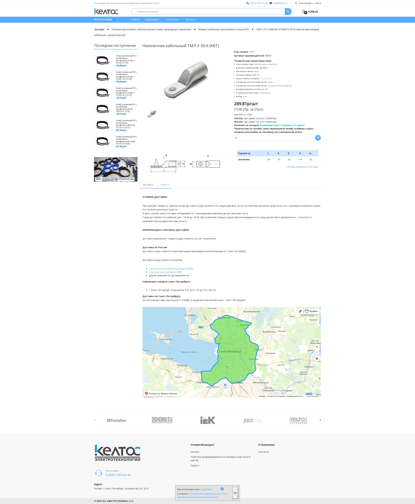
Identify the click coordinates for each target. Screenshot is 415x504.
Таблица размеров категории (302, 166)
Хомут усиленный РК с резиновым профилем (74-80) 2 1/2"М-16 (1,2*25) (126, 91)
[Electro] (106, 11)
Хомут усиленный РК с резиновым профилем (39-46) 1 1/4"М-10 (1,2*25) (126, 75)
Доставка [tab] (148, 184)
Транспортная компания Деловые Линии (171, 268)
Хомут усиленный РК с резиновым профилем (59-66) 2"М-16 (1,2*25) (126, 108)
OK (235, 492)
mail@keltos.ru (280, 3)
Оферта (195, 465)
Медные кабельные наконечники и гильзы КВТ (223, 29)
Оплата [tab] (165, 184)
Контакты (190, 19)
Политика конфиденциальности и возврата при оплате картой (221, 458)
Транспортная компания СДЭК (165, 272)
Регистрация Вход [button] (309, 3)
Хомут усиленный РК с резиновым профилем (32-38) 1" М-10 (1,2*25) (126, 59)
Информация (151, 19)
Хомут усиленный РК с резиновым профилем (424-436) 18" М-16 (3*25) (126, 140)
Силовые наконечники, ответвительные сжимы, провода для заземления (151, 29)
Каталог (99, 29)
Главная (135, 19)
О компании (172, 19)
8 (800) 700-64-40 (258, 3)
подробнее (206, 489)
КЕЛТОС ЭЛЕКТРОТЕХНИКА (112, 501)
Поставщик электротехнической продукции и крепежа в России (126, 3)
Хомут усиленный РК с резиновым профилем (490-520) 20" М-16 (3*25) (126, 124)
